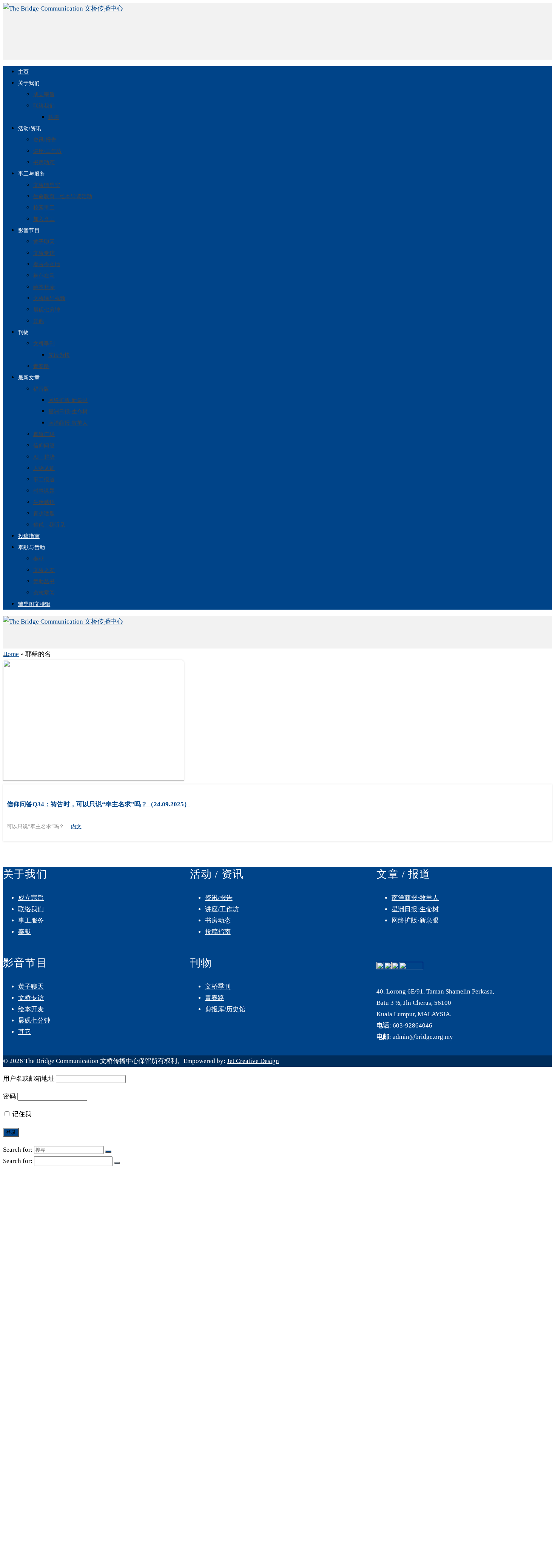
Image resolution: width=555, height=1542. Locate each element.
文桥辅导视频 (49, 298)
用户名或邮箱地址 (28, 1078)
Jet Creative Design (253, 1060)
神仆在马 (44, 276)
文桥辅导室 (46, 185)
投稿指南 (29, 536)
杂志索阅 (44, 593)
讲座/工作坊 (47, 151)
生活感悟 (44, 502)
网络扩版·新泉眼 (68, 400)
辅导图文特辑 (34, 604)
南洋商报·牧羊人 (68, 423)
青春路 (41, 366)
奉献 (38, 559)
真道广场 (44, 434)
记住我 (21, 1114)
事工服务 (31, 920)
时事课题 (44, 491)
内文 (76, 826)
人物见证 (44, 468)
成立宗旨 (44, 94)
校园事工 (44, 208)
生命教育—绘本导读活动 (62, 196)
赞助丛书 (44, 581)
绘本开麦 (44, 287)
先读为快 (59, 355)
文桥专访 (44, 253)
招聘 (53, 117)
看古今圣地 (46, 264)
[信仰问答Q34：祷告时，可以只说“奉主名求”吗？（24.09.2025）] (277, 722)
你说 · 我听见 (49, 525)
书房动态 (44, 162)
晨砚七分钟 (46, 310)
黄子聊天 (44, 242)
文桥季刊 (44, 344)
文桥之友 (44, 570)
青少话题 (44, 513)
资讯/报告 (44, 140)
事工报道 (44, 479)
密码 (9, 1096)
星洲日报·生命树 (68, 411)
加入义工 (44, 219)
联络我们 (44, 106)
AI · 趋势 (44, 457)
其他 (38, 321)
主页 (23, 72)
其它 (24, 1031)
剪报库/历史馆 (225, 1009)
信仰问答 (44, 445)
